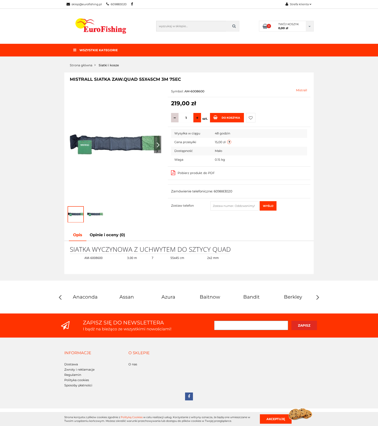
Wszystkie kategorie (98, 50)
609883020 (119, 4)
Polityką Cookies (132, 417)
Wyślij (268, 206)
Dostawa (71, 364)
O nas (132, 364)
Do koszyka (231, 117)
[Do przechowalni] (251, 117)
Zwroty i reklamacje (79, 369)
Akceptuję (275, 419)
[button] (77, 353)
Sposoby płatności (78, 385)
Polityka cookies (76, 380)
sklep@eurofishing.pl (87, 4)
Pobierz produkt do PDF (196, 173)
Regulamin (72, 375)
